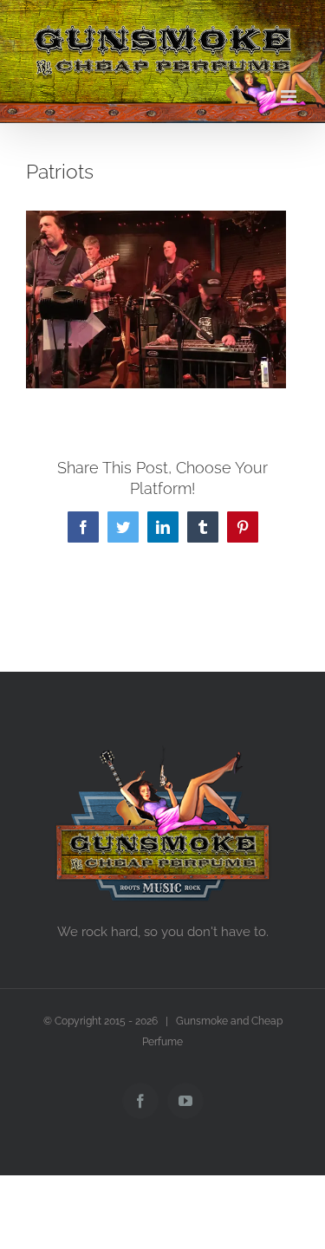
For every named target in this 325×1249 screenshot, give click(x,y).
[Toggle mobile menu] (290, 97)
